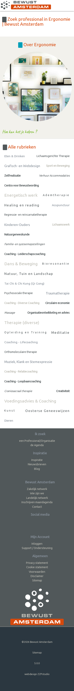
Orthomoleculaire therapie (20, 351)
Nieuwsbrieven (37, 464)
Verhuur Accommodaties (54, 175)
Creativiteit (63, 391)
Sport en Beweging (58, 165)
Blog (37, 468)
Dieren (8, 420)
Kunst (9, 410)
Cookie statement (37, 567)
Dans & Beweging (21, 263)
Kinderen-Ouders (17, 225)
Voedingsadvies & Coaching (30, 401)
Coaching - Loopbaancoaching (22, 381)
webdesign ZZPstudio (37, 674)
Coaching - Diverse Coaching (21, 303)
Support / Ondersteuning (37, 548)
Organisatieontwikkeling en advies (48, 312)
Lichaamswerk (61, 224)
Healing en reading (21, 205)
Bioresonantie (56, 263)
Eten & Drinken (14, 156)
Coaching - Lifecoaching (21, 342)
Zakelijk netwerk (37, 489)
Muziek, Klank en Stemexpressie (28, 362)
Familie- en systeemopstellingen (24, 244)
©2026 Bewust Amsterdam (37, 641)
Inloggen (37, 543)
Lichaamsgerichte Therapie (53, 156)
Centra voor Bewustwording (21, 185)
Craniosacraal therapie (18, 391)
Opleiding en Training (25, 332)
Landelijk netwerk (37, 497)
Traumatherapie (58, 293)
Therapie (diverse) (21, 322)
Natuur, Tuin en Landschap (28, 273)
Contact (37, 506)
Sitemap (37, 580)
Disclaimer (37, 576)
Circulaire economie (57, 303)
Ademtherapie (56, 195)
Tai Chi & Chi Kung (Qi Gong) (24, 283)
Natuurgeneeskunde (17, 234)
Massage (9, 312)
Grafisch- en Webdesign (22, 166)
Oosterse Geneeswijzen (47, 411)
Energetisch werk (20, 195)
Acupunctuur (61, 205)
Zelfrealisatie (12, 175)
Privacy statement (37, 562)
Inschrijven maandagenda (37, 502)
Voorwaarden (37, 571)
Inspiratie (37, 460)
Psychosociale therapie (18, 293)
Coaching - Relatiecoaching (20, 371)
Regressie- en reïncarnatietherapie (25, 214)
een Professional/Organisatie (37, 440)
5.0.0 (37, 663)
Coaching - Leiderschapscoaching (24, 254)
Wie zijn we (37, 493)
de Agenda (37, 445)
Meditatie (60, 332)
